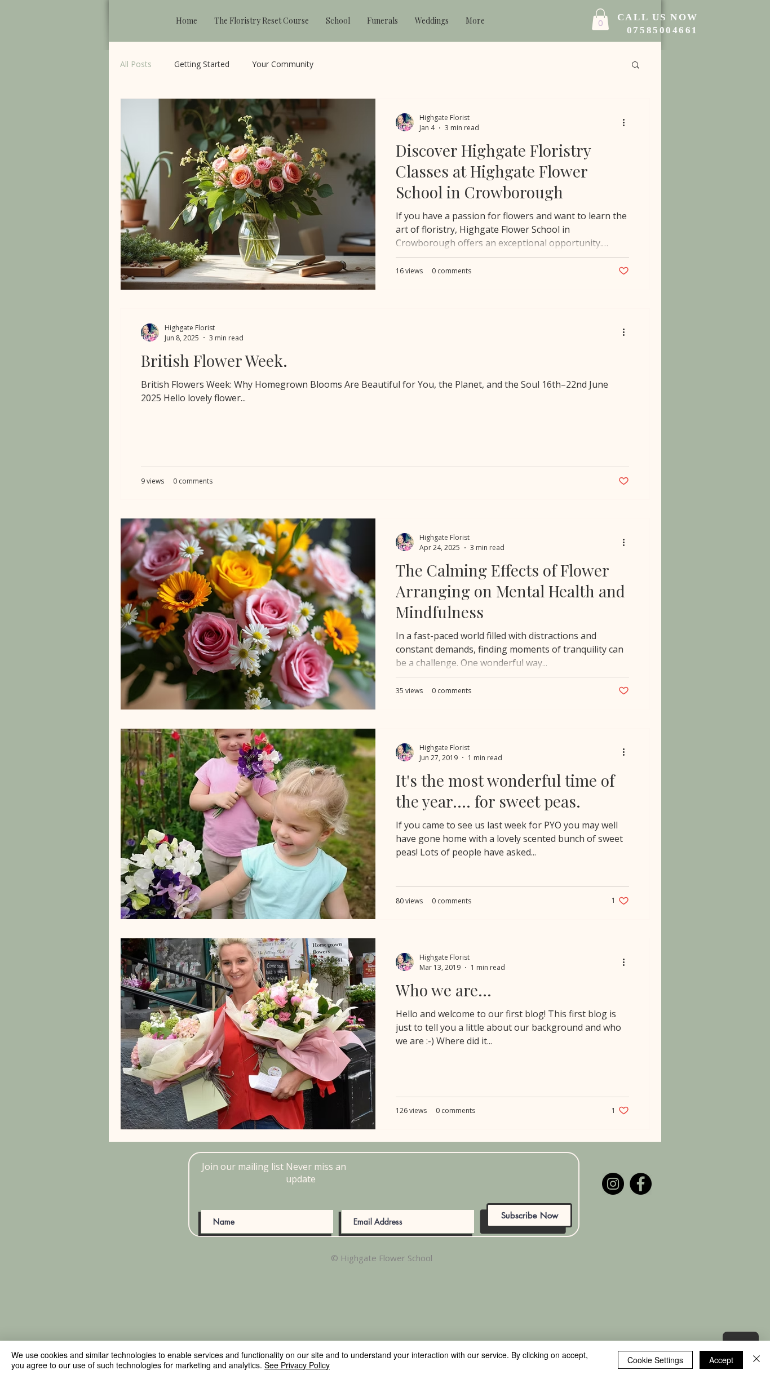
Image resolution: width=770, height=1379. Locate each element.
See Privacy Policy (297, 1365)
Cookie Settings (655, 1359)
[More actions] (627, 122)
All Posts (136, 64)
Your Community (282, 64)
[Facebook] (641, 1184)
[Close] (756, 1360)
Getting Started (201, 64)
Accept (721, 1359)
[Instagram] (613, 1184)
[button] (635, 66)
